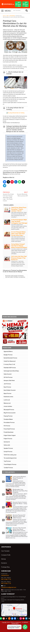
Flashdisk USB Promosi (10, 367)
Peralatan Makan (8, 419)
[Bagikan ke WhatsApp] (19, 182)
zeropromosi (5, 575)
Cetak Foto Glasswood (9, 361)
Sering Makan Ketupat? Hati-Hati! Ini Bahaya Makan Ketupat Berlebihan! (19, 245)
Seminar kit (7, 442)
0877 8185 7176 (6, 583)
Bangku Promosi (8, 354)
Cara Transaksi (5, 551)
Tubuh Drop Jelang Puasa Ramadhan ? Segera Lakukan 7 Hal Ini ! (18, 209)
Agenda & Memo (8, 351)
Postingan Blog (5, 567)
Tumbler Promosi (8, 467)
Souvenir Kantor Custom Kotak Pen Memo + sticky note (20, 503)
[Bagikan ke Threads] (23, 182)
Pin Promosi (7, 425)
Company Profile (5, 555)
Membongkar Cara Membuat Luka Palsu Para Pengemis (20, 491)
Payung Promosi (8, 416)
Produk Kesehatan (8, 432)
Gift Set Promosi (8, 377)
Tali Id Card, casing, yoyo (10, 454)
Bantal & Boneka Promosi (10, 358)
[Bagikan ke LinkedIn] (16, 182)
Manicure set (7, 403)
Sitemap (3, 559)
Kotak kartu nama (8, 396)
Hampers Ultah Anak (9, 380)
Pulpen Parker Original (9, 435)
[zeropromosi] (8, 4)
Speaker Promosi (8, 448)
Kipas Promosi (7, 393)
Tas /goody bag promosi (10, 458)
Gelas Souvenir (8, 374)
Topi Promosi (7, 461)
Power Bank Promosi (9, 429)
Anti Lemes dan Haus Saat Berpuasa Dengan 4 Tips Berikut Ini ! (19, 258)
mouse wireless (8, 406)
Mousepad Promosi (9, 409)
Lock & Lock (7, 400)
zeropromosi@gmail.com (8, 587)
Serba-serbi (7, 445)
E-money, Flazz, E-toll (9, 364)
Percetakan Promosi (9, 422)
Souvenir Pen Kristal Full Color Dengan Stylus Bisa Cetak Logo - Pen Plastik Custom (8, 197)
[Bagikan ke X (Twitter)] (8, 182)
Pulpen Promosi (8, 438)
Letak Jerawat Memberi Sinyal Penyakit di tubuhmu (19, 478)
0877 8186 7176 (6, 579)
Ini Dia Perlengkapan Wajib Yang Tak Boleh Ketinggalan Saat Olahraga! (19, 221)
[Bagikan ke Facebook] (4, 182)
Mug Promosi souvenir (10, 412)
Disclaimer (4, 563)
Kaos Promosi (7, 387)
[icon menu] (2, 10)
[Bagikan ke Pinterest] (12, 182)
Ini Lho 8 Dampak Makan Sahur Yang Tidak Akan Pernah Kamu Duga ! (18, 233)
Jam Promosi (7, 383)
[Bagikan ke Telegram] (4, 185)
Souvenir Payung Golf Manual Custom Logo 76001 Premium (19, 516)
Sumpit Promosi (8, 451)
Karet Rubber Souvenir (10, 390)
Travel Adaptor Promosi (10, 464)
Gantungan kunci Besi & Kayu (11, 371)
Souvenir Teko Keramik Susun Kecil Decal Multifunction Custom (19, 529)
